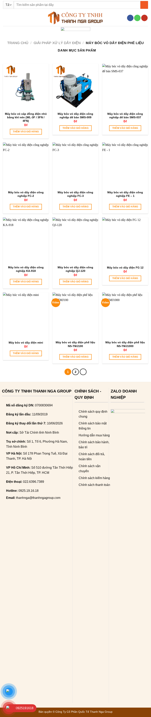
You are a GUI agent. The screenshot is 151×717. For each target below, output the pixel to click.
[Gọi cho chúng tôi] (137, 18)
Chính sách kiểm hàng (94, 478)
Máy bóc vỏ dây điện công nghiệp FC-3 (75, 194)
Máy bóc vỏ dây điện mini (26, 342)
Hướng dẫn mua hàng (94, 435)
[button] (5, 18)
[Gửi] (144, 5)
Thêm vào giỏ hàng (26, 131)
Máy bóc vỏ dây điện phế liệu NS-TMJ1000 (125, 344)
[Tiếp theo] (83, 372)
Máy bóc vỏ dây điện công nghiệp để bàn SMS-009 (75, 115)
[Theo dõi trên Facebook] (130, 18)
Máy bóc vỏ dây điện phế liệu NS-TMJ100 (75, 344)
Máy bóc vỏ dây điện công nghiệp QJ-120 (75, 269)
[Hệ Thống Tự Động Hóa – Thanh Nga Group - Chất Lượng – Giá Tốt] (75, 18)
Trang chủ (17, 43)
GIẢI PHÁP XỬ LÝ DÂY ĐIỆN (57, 43)
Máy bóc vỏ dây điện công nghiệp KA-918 (26, 269)
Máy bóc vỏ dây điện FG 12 (125, 267)
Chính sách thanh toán (94, 484)
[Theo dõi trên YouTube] (144, 18)
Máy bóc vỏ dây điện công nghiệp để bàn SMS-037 (125, 115)
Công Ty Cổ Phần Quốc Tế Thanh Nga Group (83, 711)
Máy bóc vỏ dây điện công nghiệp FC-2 (26, 194)
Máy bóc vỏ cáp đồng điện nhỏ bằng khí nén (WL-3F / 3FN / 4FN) (26, 117)
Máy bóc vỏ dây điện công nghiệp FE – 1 (125, 194)
